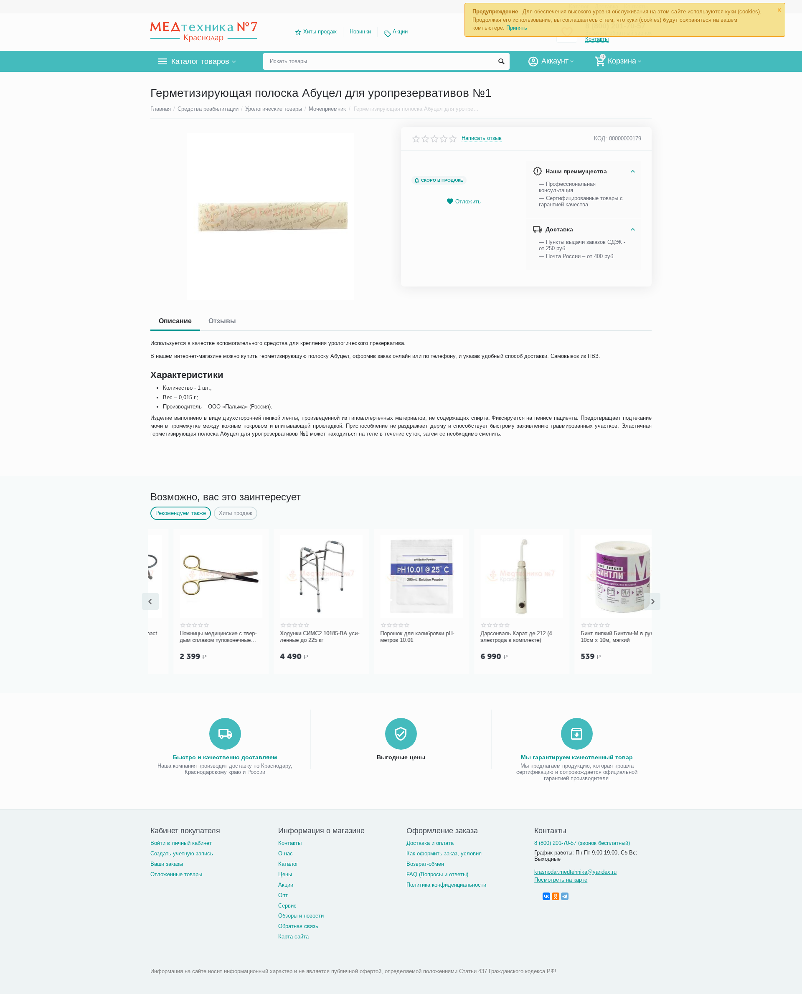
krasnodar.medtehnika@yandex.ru (575, 872)
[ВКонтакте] (546, 896)
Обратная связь (298, 926)
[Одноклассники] (555, 896)
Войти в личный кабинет (181, 843)
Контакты (290, 843)
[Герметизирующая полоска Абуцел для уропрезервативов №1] (270, 216)
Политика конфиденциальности (446, 885)
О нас (285, 853)
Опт (283, 895)
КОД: (600, 138)
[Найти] (501, 61)
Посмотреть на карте (560, 880)
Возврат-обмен (425, 864)
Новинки (360, 31)
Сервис (287, 906)
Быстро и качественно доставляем (225, 757)
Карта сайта (293, 936)
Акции (400, 31)
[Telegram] (565, 896)
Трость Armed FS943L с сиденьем (587, 636)
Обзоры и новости (301, 916)
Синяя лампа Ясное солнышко (295, 633)
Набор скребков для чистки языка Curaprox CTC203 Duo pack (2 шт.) (392, 637)
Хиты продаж (320, 31)
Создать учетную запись (181, 853)
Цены (285, 874)
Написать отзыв (482, 138)
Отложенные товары (176, 874)
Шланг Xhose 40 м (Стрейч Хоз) (197, 633)
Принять (516, 28)
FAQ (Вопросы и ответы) (437, 874)
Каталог (288, 864)
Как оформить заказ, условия (444, 853)
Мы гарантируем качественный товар (577, 757)
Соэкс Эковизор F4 (481, 633)
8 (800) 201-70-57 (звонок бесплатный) (582, 843)
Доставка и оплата (430, 843)
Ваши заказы (166, 864)
